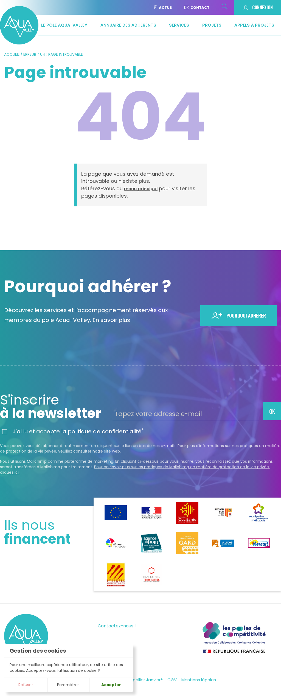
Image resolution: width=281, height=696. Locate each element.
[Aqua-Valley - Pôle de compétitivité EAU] (19, 43)
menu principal (141, 189)
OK (272, 411)
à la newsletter (50, 406)
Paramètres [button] (68, 684)
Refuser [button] (25, 684)
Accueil (11, 54)
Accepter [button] (111, 684)
